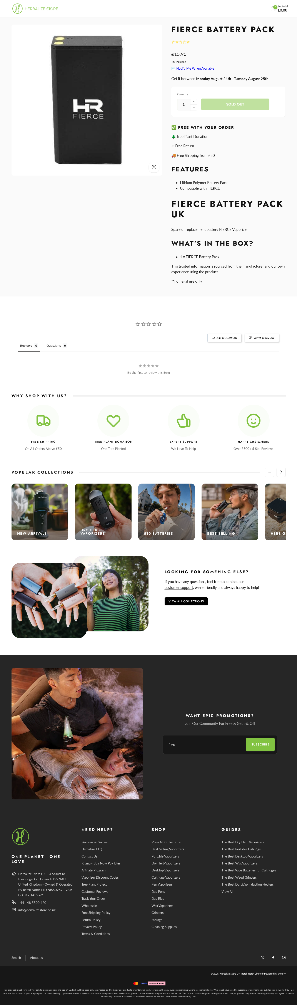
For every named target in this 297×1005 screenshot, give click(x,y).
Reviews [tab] (26, 345)
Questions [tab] (54, 345)
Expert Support (183, 442)
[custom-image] (21, 844)
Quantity (182, 94)
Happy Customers (253, 442)
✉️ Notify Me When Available (192, 68)
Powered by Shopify (275, 973)
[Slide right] (281, 472)
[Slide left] (269, 472)
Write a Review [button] (264, 338)
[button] (279, 8)
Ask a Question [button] (227, 338)
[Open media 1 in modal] (87, 100)
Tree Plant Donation (114, 442)
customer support (179, 587)
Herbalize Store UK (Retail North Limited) (242, 973)
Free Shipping (43, 442)
